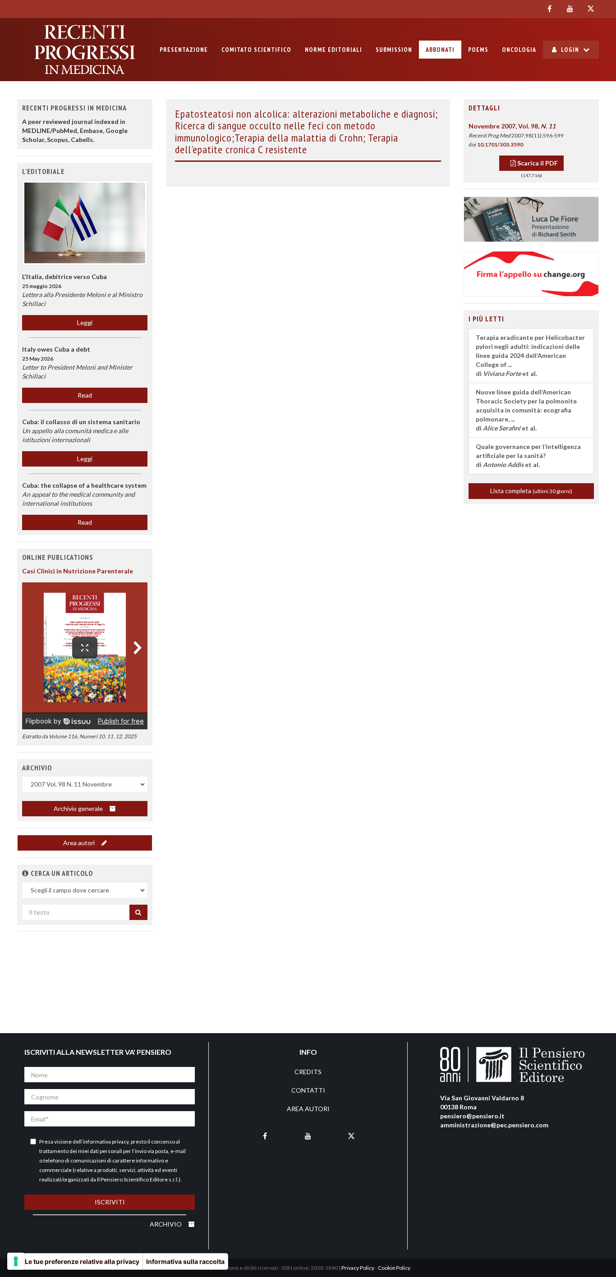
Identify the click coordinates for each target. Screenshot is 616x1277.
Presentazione (184, 50)
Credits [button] (308, 1072)
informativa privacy (106, 1141)
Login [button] (570, 50)
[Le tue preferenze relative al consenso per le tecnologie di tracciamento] (15, 1261)
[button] (25, 873)
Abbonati (440, 50)
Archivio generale (79, 808)
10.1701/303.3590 (500, 144)
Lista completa (531, 490)
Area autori (79, 843)
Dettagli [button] (484, 107)
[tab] (531, 108)
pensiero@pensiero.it (472, 1116)
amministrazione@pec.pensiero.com (494, 1125)
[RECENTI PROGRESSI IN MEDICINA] (84, 49)
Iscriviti (110, 1202)
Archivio (166, 1224)
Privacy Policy (357, 1267)
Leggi (84, 322)
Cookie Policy (394, 1267)
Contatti (308, 1090)
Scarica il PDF (537, 163)
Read (85, 395)
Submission (394, 50)
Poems (478, 50)
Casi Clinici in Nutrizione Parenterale (77, 571)
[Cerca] (138, 912)
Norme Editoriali (333, 50)
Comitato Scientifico (256, 50)
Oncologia (519, 50)
